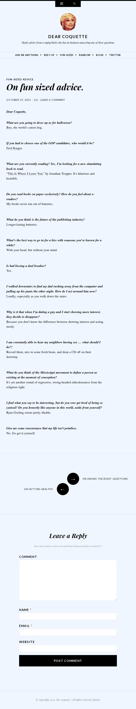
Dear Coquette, (16, 111)
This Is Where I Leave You (25, 173)
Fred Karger (14, 148)
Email (25, 626)
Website (27, 642)
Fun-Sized (66, 55)
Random (84, 55)
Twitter (115, 55)
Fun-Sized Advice (19, 79)
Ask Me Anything (26, 55)
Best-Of (49, 55)
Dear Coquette (68, 36)
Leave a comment (52, 99)
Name (25, 610)
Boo (9, 127)
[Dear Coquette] (68, 23)
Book (100, 55)
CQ (36, 99)
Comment (28, 557)
